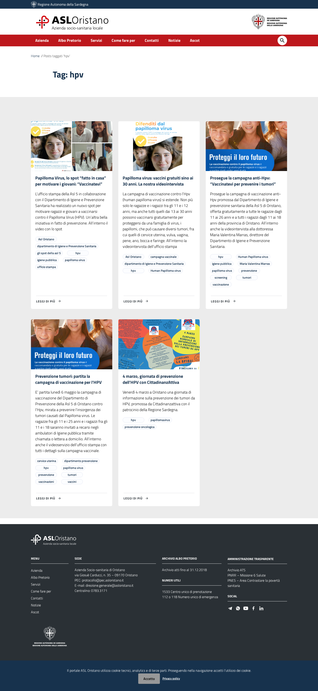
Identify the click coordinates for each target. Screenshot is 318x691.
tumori (247, 277)
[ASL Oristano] (34, 4)
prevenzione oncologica (139, 427)
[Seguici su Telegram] (230, 608)
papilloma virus (75, 260)
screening (221, 277)
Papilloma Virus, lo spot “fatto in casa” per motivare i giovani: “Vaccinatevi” (70, 180)
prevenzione (249, 270)
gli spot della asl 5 (49, 253)
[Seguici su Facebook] (253, 608)
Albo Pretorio (69, 40)
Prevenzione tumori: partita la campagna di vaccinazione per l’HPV (68, 379)
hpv (77, 253)
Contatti (152, 40)
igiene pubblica (47, 260)
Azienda (42, 40)
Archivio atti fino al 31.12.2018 (184, 569)
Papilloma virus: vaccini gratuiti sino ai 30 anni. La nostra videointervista (158, 180)
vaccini (72, 481)
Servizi (96, 40)
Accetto (149, 678)
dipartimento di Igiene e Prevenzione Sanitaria (66, 246)
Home (35, 55)
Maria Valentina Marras (255, 263)
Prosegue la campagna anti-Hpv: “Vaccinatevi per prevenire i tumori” (243, 180)
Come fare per (123, 40)
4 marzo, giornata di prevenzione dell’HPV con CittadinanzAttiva (153, 379)
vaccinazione (221, 284)
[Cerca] (282, 40)
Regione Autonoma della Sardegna (63, 4)
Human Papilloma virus (166, 270)
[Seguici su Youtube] (245, 608)
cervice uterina (46, 461)
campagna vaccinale (164, 256)
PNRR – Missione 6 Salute (247, 575)
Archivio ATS (237, 570)
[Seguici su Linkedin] (261, 608)
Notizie (174, 40)
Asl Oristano (46, 239)
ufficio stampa (46, 267)
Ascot (195, 40)
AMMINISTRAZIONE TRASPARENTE (251, 558)
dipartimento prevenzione (81, 461)
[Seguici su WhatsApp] (238, 608)
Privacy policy (171, 678)
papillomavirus (160, 420)
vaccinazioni (46, 481)
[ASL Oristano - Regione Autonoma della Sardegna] (53, 539)
